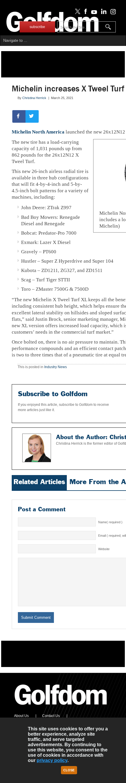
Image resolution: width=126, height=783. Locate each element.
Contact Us (51, 716)
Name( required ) (110, 522)
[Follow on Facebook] (84, 13)
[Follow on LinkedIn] (103, 13)
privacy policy (52, 760)
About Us (21, 716)
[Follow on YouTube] (93, 13)
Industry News (55, 367)
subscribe (37, 27)
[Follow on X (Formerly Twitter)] (76, 13)
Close (68, 770)
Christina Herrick (34, 98)
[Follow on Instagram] (111, 13)
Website (104, 549)
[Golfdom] (61, 707)
